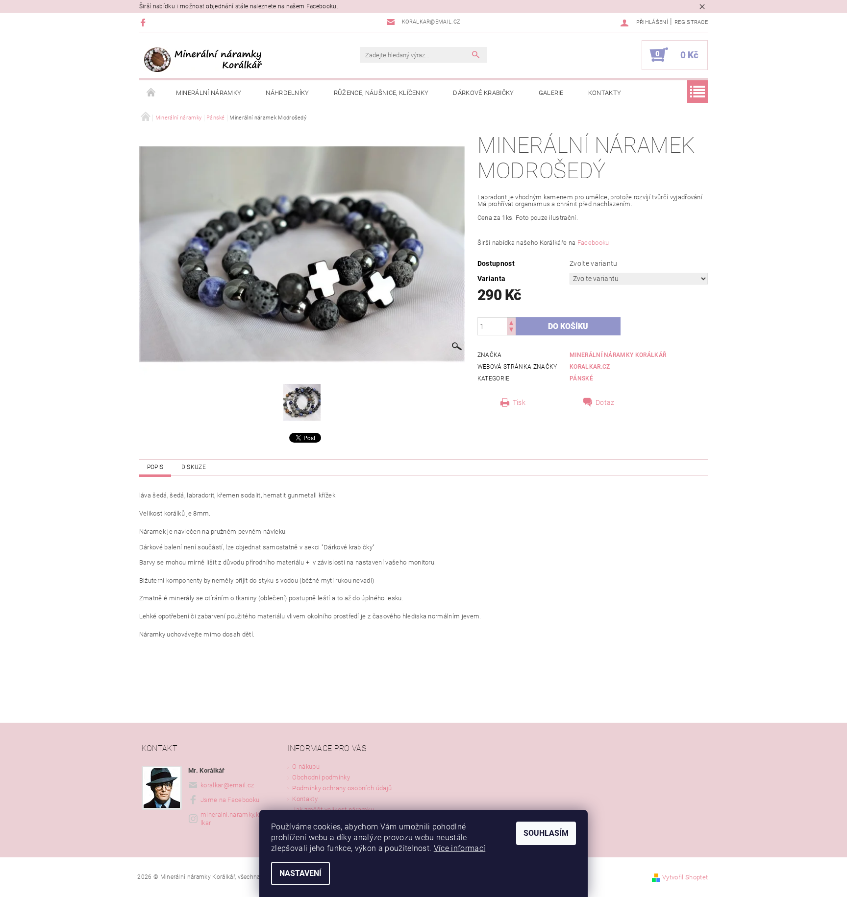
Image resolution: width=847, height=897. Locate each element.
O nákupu (306, 766)
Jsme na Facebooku (229, 799)
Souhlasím (546, 833)
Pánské (581, 378)
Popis (155, 467)
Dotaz (605, 402)
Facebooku (593, 242)
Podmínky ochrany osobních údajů (342, 788)
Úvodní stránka (151, 93)
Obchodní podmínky (320, 777)
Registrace (691, 22)
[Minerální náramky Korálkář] (206, 59)
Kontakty (605, 92)
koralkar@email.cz (227, 785)
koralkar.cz (590, 366)
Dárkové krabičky (483, 92)
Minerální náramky (208, 92)
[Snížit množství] (511, 330)
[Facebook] (144, 22)
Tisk (519, 402)
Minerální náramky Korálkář (618, 355)
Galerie (551, 92)
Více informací (459, 848)
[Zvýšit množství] (511, 322)
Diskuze (193, 467)
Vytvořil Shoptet (685, 877)
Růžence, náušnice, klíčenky (381, 92)
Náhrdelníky (287, 92)
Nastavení (300, 873)
